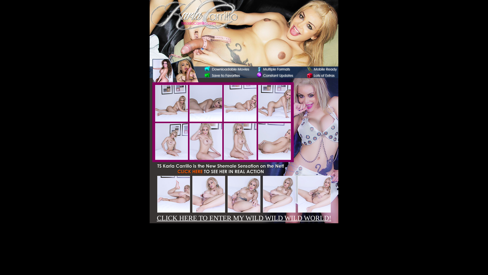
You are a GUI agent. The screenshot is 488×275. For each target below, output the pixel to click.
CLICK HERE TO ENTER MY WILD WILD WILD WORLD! (244, 218)
